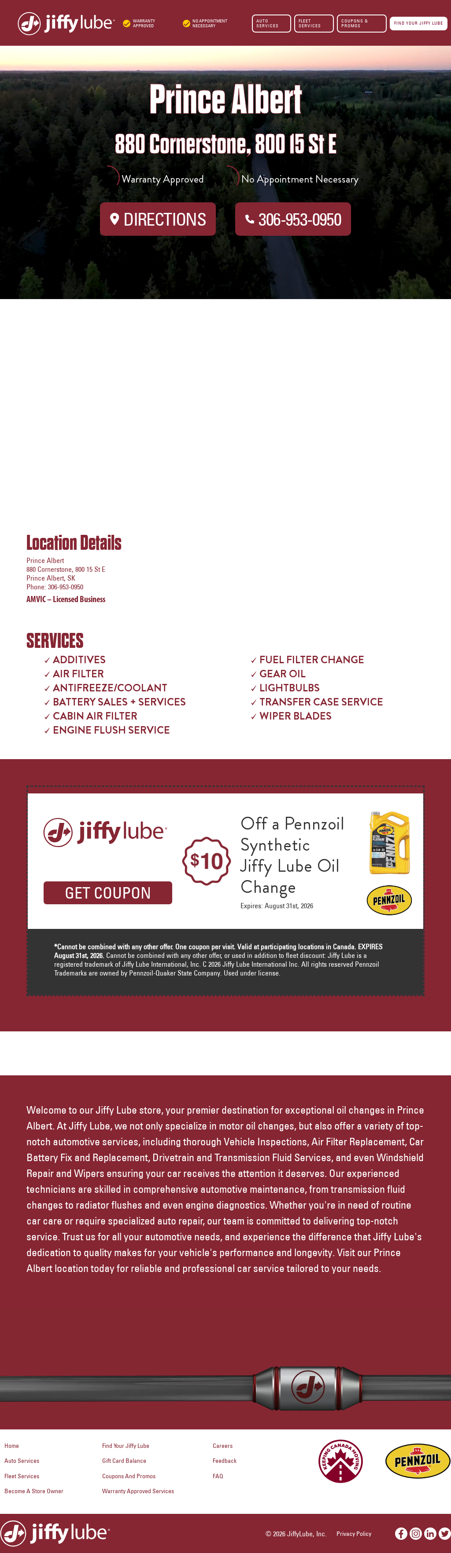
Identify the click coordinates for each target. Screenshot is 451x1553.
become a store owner (33, 1491)
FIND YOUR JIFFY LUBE (418, 23)
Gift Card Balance (124, 1461)
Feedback (225, 1461)
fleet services (21, 1476)
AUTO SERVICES (267, 23)
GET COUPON (108, 893)
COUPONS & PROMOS (354, 23)
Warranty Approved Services (138, 1491)
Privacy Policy (353, 1534)
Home (11, 1446)
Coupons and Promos (128, 1476)
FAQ (218, 1476)
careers (223, 1446)
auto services (21, 1461)
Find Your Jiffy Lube (125, 1446)
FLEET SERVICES (310, 23)
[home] (57, 23)
